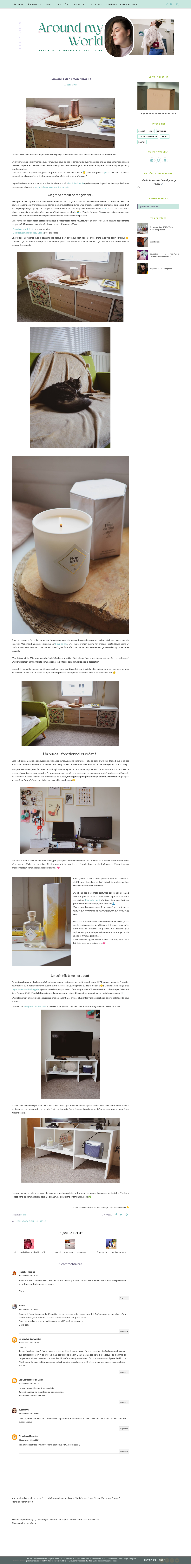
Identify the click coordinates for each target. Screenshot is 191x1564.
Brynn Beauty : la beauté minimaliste (158, 113)
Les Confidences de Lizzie (31, 1379)
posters (108, 172)
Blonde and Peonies (28, 1436)
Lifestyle (41, 1221)
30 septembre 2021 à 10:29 (29, 1440)
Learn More (150, 1560)
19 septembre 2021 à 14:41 (29, 1309)
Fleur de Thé (61, 643)
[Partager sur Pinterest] (126, 1214)
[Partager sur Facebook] (116, 1214)
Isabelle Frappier (27, 1271)
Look (151, 131)
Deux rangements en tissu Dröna (28, 232)
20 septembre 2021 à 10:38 (29, 1383)
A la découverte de (147, 136)
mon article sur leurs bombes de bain (51, 186)
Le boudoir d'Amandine (30, 1338)
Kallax (103, 208)
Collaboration (25, 1221)
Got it (162, 1560)
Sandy (22, 1305)
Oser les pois (155, 242)
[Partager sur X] (121, 1214)
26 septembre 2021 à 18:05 (29, 1413)
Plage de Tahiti (93, 899)
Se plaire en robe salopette (161, 268)
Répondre (124, 1298)
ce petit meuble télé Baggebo (26, 989)
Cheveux (164, 136)
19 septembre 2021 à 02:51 (29, 1275)
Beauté (141, 131)
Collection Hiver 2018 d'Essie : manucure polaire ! (162, 228)
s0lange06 (24, 1409)
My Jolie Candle (76, 183)
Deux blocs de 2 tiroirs (23, 229)
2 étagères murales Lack (35, 1006)
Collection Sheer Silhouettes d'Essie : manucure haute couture (164, 255)
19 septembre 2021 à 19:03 (29, 1343)
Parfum (142, 142)
